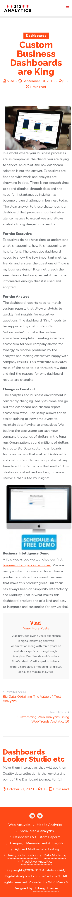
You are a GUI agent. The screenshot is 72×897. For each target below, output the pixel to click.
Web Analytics (19, 825)
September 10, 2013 (39, 81)
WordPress (56, 882)
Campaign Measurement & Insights (37, 843)
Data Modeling (55, 855)
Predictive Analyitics (36, 861)
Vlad (10, 81)
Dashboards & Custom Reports (36, 837)
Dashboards (36, 35)
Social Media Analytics (37, 831)
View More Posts (36, 628)
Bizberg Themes (46, 888)
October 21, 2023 (20, 789)
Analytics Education (22, 855)
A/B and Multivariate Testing (37, 849)
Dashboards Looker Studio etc (34, 755)
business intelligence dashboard (27, 565)
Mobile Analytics (49, 825)
